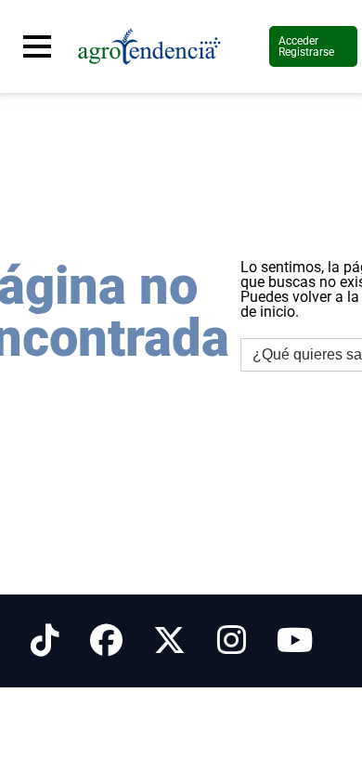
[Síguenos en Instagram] (231, 641)
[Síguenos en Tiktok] (45, 641)
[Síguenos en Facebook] (106, 641)
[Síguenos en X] (169, 641)
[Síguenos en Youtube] (295, 641)
